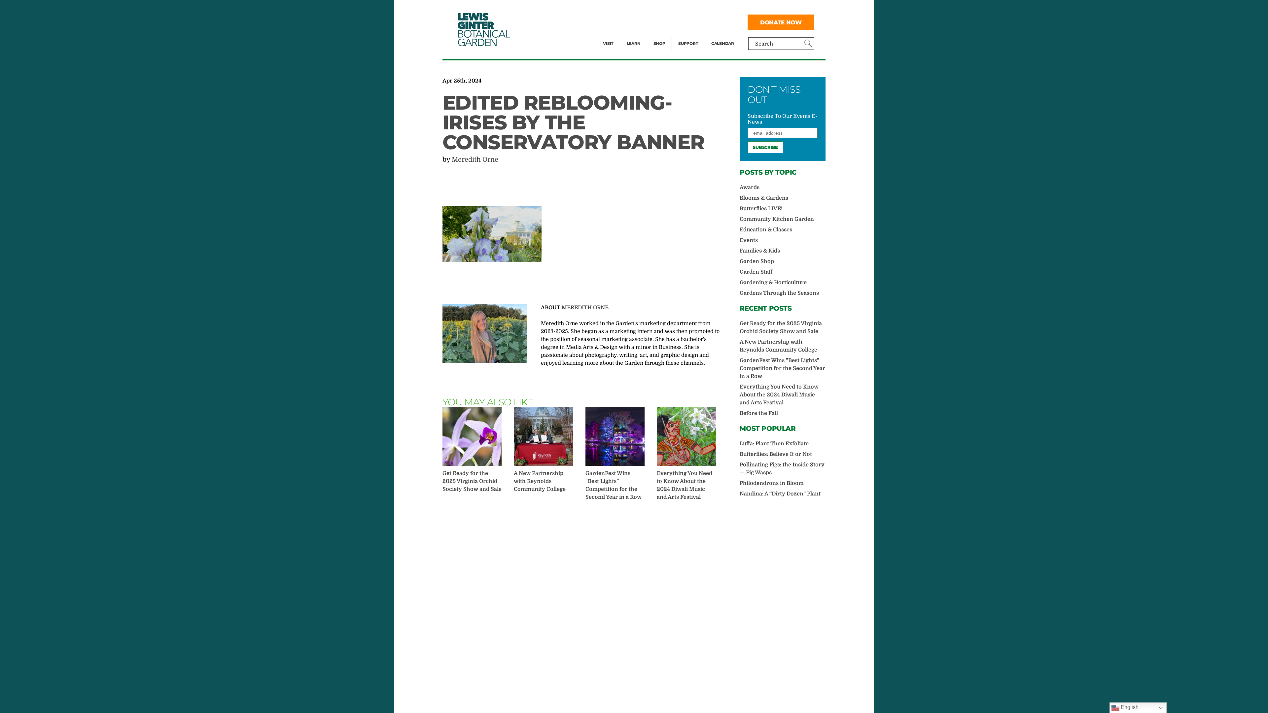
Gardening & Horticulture (773, 283)
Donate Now (781, 22)
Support (688, 43)
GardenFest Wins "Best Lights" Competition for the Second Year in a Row (782, 368)
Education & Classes (766, 230)
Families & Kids (760, 251)
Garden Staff (756, 272)
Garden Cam (642, 22)
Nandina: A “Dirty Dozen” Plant (780, 494)
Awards (749, 187)
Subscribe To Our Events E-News (782, 119)
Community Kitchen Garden (777, 219)
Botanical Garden (483, 30)
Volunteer (690, 35)
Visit (608, 43)
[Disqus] (583, 600)
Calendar (722, 43)
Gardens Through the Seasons (779, 293)
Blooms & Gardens (764, 198)
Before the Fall (759, 413)
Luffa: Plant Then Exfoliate (774, 444)
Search (764, 44)
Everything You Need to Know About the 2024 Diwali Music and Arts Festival (684, 485)
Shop (659, 43)
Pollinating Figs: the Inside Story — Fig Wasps (782, 469)
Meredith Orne (475, 159)
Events (611, 22)
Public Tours (642, 9)
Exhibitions (617, 35)
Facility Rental (621, 9)
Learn (634, 43)
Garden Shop (757, 261)
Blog (632, 35)
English (1129, 707)
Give (683, 22)
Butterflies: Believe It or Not (776, 454)
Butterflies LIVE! (761, 209)
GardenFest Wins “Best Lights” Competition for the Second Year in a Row (613, 485)
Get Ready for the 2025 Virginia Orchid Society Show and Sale (472, 481)
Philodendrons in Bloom (772, 483)
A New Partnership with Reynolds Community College (540, 481)
